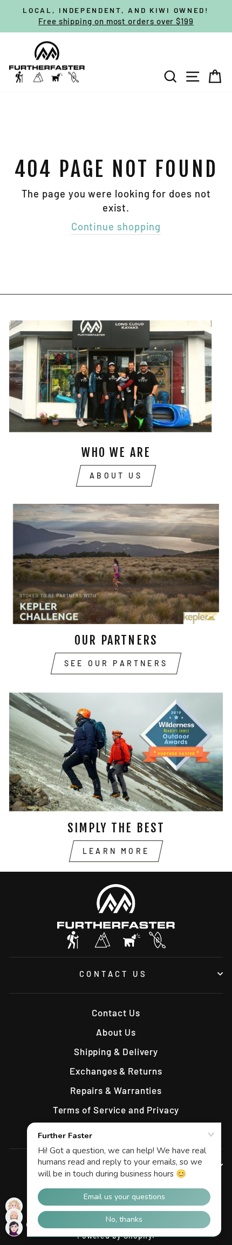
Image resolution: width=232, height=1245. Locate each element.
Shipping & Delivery (116, 1051)
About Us (116, 475)
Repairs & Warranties (116, 1090)
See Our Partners (116, 663)
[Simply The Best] (116, 752)
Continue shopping (116, 226)
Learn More (116, 851)
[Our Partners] (116, 564)
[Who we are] (116, 376)
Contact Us (113, 974)
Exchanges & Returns (116, 1070)
